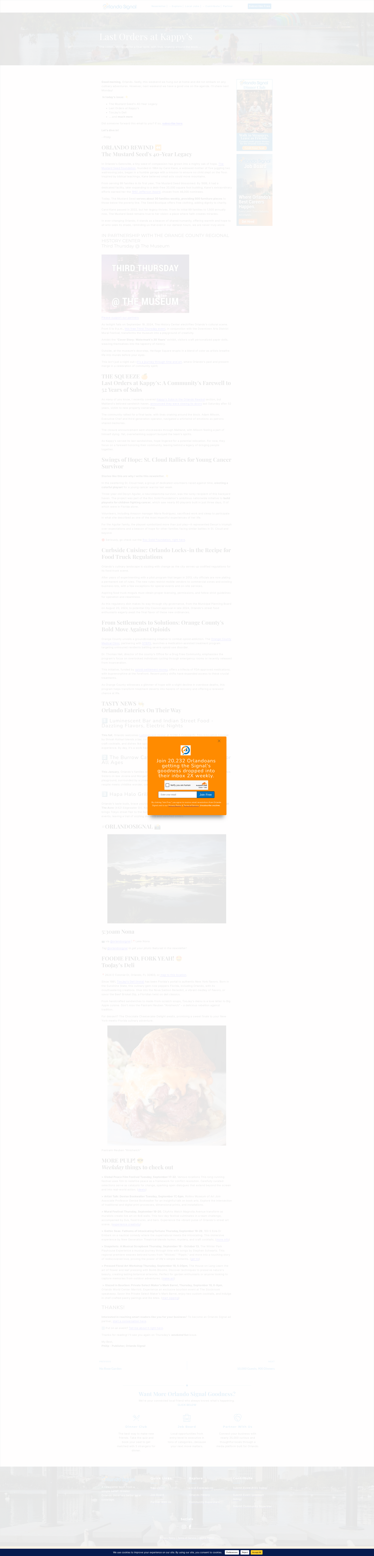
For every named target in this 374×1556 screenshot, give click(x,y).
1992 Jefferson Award (146, 191)
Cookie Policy (206, 1537)
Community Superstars (204, 1502)
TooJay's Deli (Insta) (130, 981)
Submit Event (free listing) (250, 1487)
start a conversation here (129, 1321)
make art (168, 1278)
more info (222, 1239)
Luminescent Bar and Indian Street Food (160, 720)
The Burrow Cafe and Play (142, 757)
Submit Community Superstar (252, 1506)
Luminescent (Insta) (152, 735)
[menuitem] (159, 6)
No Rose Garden (110, 1368)
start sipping (170, 1297)
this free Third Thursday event (145, 328)
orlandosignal (122, 941)
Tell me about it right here (146, 1328)
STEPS (146, 643)
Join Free (206, 794)
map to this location (173, 974)
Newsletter (157, 1487)
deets (142, 1189)
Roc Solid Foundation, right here (164, 539)
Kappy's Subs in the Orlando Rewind (180, 399)
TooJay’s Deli (118, 965)
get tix (195, 1258)
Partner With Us (161, 1502)
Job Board (157, 1494)
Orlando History (199, 1494)
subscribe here (172, 123)
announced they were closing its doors (176, 403)
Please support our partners (120, 317)
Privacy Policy (167, 1537)
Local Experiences (201, 1487)
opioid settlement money (151, 669)
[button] (219, 740)
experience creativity (126, 1224)
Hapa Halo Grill (129, 794)
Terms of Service (187, 1537)
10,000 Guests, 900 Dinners (256, 1368)
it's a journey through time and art (159, 361)
